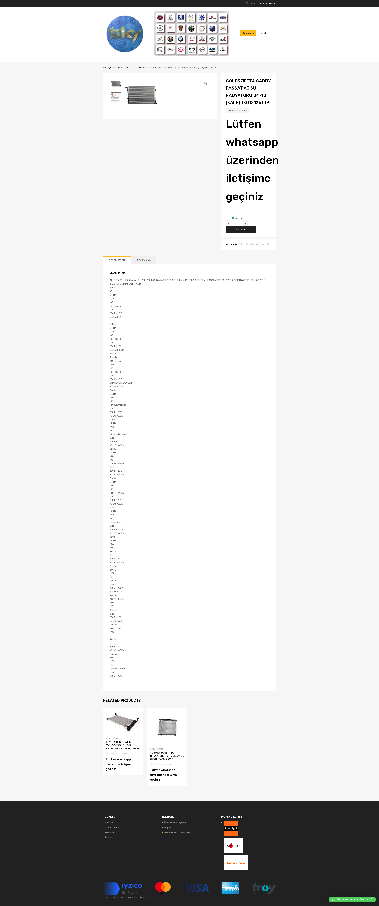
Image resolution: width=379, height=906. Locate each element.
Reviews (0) (144, 260)
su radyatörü (140, 67)
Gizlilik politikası (113, 827)
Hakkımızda (111, 832)
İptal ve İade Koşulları (175, 822)
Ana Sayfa (248, 33)
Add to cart (241, 229)
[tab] (117, 260)
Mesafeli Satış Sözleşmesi (177, 832)
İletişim (264, 33)
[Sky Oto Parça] (125, 55)
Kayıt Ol (273, 3)
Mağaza (168, 827)
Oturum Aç (263, 3)
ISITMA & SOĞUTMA (123, 67)
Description (117, 260)
